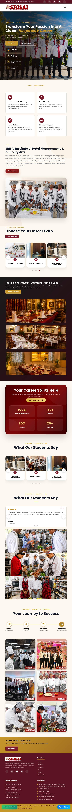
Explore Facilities (13, 291)
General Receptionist (12, 797)
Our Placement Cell (36, 400)
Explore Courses (27, 43)
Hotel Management (56, 476)
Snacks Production (36, 263)
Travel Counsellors (11, 792)
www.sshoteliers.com (45, 799)
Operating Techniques (13, 795)
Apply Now (11, 43)
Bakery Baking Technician (15, 263)
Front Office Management (15, 476)
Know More (12, 171)
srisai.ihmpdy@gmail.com (27, 2)
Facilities (40, 767)
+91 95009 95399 (12, 2)
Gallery (40, 772)
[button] (64, 257)
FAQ (39, 770)
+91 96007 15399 (44, 791)
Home (40, 762)
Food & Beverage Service (57, 263)
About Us (40, 765)
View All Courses (12, 236)
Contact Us (41, 775)
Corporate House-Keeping (36, 476)
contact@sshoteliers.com (46, 794)
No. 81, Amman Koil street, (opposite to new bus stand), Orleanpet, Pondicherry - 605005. (52, 785)
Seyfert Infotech (27, 808)
